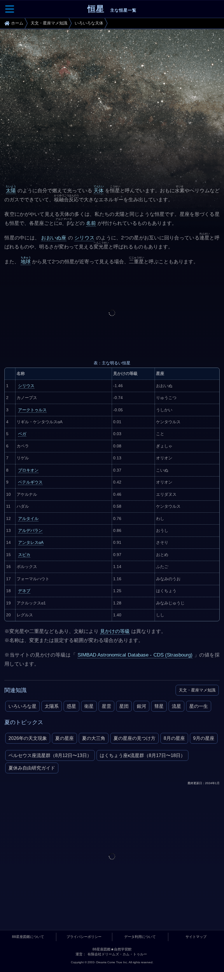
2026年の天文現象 (27, 738)
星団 (124, 706)
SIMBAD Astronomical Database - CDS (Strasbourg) (135, 655)
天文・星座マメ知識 (197, 690)
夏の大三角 (93, 738)
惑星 (71, 706)
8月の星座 (174, 738)
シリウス (84, 238)
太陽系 (52, 706)
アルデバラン (30, 530)
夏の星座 (64, 738)
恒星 (112, 8)
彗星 (159, 706)
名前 (91, 223)
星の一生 (198, 706)
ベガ (22, 433)
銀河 (141, 706)
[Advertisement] (111, 313)
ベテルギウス (30, 482)
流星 (176, 706)
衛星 (89, 706)
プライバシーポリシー (84, 937)
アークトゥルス (32, 410)
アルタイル (28, 518)
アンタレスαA (30, 542)
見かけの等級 (115, 631)
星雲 (106, 706)
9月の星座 (203, 738)
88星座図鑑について (28, 937)
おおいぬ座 (53, 238)
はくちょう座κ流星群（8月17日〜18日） (142, 755)
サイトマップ (196, 937)
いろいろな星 (22, 706)
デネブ (24, 590)
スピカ (24, 554)
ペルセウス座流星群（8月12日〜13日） (50, 755)
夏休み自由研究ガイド (31, 767)
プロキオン (28, 470)
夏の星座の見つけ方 (134, 738)
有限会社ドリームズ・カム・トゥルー (117, 954)
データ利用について (140, 937)
